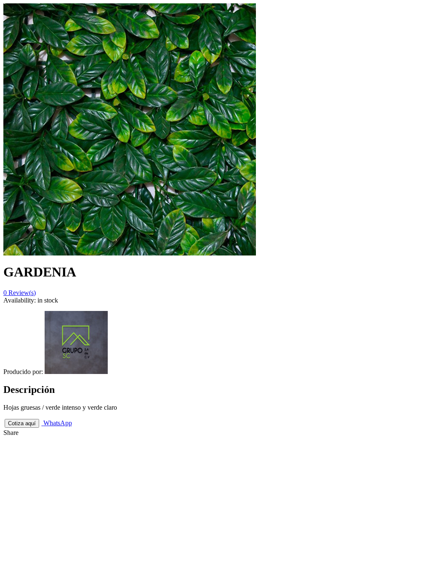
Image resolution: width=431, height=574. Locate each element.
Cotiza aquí (22, 423)
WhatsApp (57, 423)
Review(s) (19, 292)
